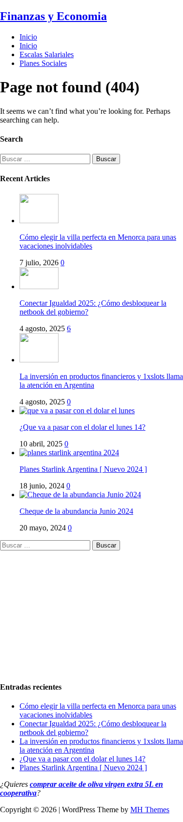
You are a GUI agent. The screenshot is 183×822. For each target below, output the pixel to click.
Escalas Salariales (47, 54)
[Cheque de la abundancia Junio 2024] (80, 494)
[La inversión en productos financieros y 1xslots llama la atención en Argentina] (39, 360)
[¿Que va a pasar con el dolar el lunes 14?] (77, 410)
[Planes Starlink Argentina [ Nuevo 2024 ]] (69, 452)
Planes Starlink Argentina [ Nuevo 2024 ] (83, 469)
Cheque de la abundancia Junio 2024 (76, 511)
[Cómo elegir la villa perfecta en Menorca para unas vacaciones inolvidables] (39, 220)
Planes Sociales (43, 63)
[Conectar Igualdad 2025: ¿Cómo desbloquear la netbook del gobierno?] (39, 286)
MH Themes (149, 809)
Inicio (28, 37)
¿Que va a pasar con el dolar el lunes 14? (82, 427)
